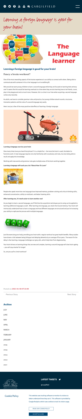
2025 (5, 345)
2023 (5, 355)
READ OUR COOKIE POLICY (41, 408)
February (7, 335)
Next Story (71, 294)
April (6, 325)
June (5, 315)
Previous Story (12, 294)
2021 (5, 365)
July (5, 310)
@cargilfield (45, 385)
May (5, 320)
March (6, 330)
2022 (5, 360)
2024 (5, 350)
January (7, 340)
